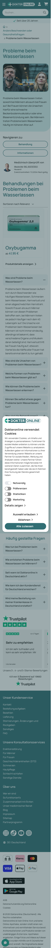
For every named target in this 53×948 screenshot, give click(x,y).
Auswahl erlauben (24, 514)
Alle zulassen (24, 526)
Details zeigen (14, 505)
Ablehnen (24, 519)
